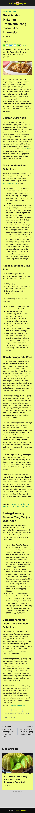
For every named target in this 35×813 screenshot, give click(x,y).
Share (24, 46)
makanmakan (25, 149)
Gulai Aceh (7, 710)
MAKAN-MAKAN (21, 810)
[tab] (13, 791)
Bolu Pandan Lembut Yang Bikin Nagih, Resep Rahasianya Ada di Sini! (15, 779)
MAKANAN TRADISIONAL (10, 11)
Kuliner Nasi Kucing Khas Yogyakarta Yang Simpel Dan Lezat (9, 731)
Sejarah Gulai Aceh (9, 717)
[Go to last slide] (5, 771)
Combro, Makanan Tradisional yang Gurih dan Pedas (26, 730)
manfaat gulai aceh (10, 183)
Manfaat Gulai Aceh (10, 713)
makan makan (17, 710)
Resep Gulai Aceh (23, 713)
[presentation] (17, 763)
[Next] (30, 771)
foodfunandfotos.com (18, 705)
